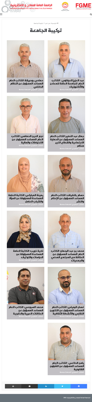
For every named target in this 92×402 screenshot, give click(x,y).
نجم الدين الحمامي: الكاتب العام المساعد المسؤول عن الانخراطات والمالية (27, 139)
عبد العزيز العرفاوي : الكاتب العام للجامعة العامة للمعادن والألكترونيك (67, 83)
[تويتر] (62, 386)
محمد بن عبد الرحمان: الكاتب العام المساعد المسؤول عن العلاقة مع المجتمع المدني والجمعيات (67, 255)
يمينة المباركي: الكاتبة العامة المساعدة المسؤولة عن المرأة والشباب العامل (25, 198)
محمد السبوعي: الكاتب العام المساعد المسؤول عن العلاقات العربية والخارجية (26, 310)
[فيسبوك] (79, 386)
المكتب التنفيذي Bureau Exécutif (72, 90)
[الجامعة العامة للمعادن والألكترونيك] (46, 6)
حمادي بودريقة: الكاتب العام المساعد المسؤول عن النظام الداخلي (26, 83)
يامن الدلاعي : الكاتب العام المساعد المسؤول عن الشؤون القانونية (67, 366)
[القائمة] (1, 14)
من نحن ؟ (47, 23)
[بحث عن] (91, 14)
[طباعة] (13, 386)
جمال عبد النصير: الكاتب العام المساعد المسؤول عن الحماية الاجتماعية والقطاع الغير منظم (67, 141)
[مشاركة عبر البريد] (29, 386)
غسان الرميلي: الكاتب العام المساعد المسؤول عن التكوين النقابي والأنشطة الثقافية (67, 310)
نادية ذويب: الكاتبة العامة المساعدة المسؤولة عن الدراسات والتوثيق (28, 253)
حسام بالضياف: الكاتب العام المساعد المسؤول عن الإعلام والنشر (67, 198)
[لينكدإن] (46, 386)
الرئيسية (54, 23)
